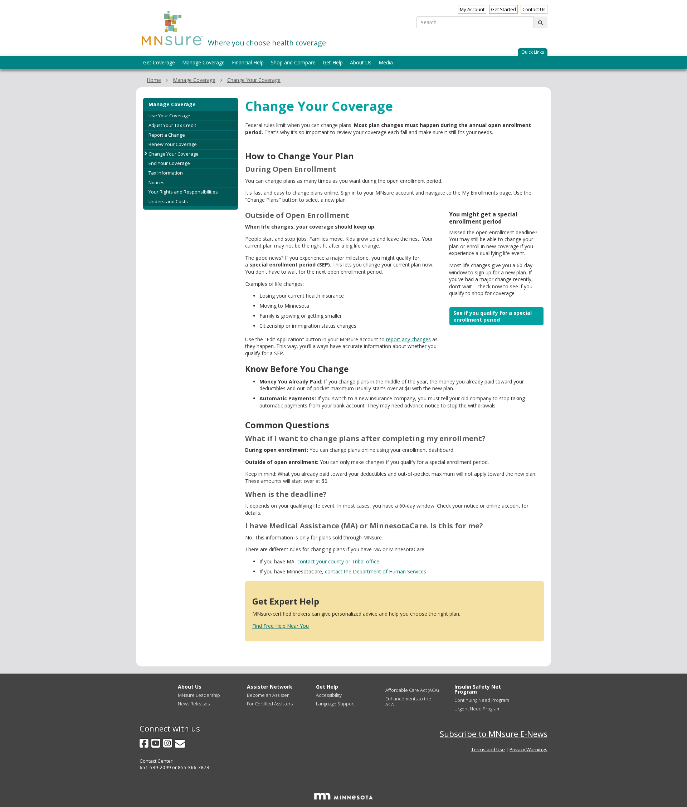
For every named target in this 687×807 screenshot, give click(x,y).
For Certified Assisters (270, 703)
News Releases (194, 703)
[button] (532, 52)
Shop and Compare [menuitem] (293, 62)
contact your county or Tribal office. (338, 561)
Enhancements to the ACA (408, 701)
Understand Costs (168, 201)
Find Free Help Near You (280, 625)
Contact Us (534, 9)
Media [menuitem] (386, 62)
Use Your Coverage (169, 115)
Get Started (503, 9)
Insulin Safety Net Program (477, 689)
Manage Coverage (194, 80)
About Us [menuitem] (360, 62)
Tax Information (165, 173)
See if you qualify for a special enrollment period (492, 316)
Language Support (335, 703)
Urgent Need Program (477, 708)
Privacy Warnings (528, 749)
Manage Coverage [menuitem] (203, 62)
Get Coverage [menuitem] (159, 62)
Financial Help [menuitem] (248, 62)
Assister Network (269, 686)
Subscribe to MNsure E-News (493, 733)
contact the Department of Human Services (375, 571)
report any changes (408, 339)
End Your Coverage (169, 163)
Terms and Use (488, 749)
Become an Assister (268, 695)
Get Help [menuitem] (333, 62)
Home (154, 80)
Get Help (327, 686)
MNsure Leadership (199, 695)
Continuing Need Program (481, 700)
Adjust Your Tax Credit (172, 125)
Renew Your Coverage (172, 144)
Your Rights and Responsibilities (183, 192)
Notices (156, 182)
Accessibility (329, 695)
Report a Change (166, 135)
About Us (189, 686)
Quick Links (532, 52)
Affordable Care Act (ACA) (412, 690)
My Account (472, 9)
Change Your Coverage (254, 80)
